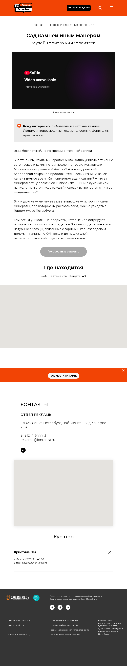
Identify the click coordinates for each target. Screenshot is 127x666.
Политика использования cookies (65, 635)
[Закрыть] (123, 370)
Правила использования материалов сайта (69, 630)
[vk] (23, 450)
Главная (38, 24)
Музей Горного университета (63, 42)
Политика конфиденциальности (64, 625)
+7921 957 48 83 (34, 559)
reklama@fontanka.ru (38, 440)
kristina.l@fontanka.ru (34, 562)
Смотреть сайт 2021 (16, 625)
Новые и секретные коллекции (72, 24)
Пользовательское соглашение (64, 620)
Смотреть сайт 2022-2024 (19, 620)
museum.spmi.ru (67, 112)
